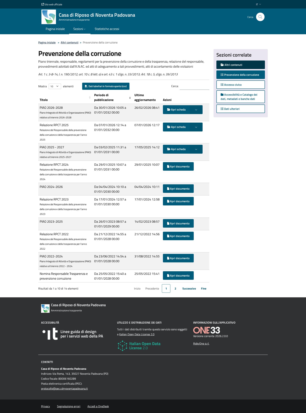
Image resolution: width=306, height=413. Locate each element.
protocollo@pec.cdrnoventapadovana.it (64, 388)
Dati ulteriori (231, 109)
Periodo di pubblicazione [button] (104, 97)
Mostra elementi (56, 86)
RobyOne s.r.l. (201, 343)
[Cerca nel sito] (260, 17)
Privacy (45, 406)
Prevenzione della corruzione (244, 74)
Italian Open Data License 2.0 (136, 334)
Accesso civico (232, 84)
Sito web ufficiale (53, 4)
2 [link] (175, 288)
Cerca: (174, 86)
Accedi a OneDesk (98, 406)
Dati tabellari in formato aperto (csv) (107, 86)
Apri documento (179, 166)
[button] (259, 4)
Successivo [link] (189, 288)
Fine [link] (203, 288)
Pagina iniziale (47, 42)
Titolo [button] (44, 99)
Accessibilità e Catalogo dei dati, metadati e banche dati (239, 96)
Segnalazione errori (68, 406)
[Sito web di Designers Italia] (77, 334)
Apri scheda (178, 109)
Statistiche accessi (107, 28)
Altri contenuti (69, 42)
